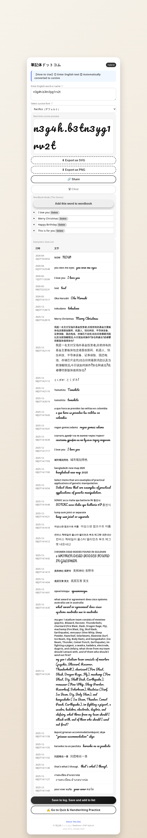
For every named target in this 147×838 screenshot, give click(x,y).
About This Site (73, 821)
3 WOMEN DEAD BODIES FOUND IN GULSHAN (80, 551)
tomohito (59, 400)
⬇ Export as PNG (73, 169)
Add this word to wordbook (73, 203)
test (56, 288)
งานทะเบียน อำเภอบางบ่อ (67, 775)
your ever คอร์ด (63, 789)
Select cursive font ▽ (42, 103)
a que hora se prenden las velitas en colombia (80, 408)
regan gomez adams (66, 427)
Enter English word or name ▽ (47, 86)
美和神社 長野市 (62, 570)
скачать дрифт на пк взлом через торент (79, 435)
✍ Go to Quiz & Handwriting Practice (73, 810)
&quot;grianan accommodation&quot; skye (79, 732)
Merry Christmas (64, 318)
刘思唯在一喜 (61, 756)
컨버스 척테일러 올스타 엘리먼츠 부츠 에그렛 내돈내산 (82, 534)
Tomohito (60, 390)
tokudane (60, 308)
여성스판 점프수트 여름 (66, 526)
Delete (54, 212)
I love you (59, 278)
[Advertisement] (73, 29)
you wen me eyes (64, 267)
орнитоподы (62, 591)
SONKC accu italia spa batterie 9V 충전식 (77, 500)
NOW (57, 257)
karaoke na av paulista (67, 746)
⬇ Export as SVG (73, 160)
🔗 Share (73, 179)
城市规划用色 (61, 459)
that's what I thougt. (66, 766)
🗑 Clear (73, 189)
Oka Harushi (61, 298)
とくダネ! (59, 379)
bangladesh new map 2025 (69, 468)
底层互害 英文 (61, 581)
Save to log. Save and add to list (73, 800)
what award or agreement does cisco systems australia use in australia (80, 601)
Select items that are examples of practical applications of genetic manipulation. (79, 481)
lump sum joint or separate (70, 512)
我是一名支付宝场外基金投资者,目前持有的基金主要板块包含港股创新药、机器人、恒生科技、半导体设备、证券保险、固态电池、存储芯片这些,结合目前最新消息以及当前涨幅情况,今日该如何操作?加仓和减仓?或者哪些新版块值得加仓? (82, 333)
